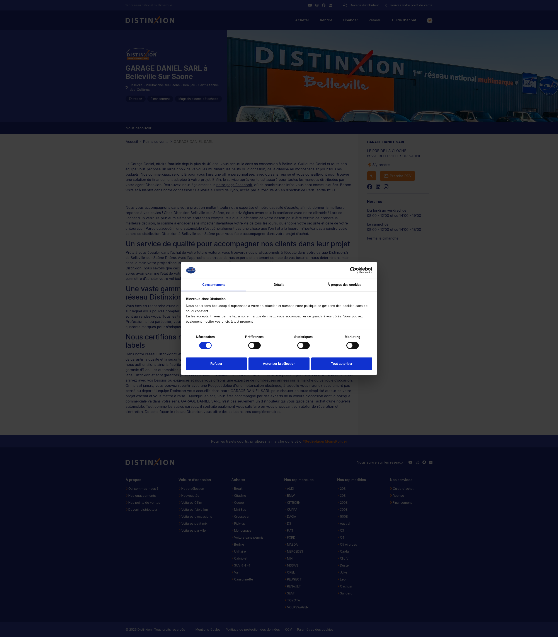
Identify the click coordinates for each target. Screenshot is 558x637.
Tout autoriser (341, 363)
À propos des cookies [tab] (344, 284)
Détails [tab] (279, 284)
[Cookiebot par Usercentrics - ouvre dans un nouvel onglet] (353, 270)
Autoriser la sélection (279, 363)
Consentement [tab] (213, 284)
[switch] (254, 345)
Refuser (216, 363)
